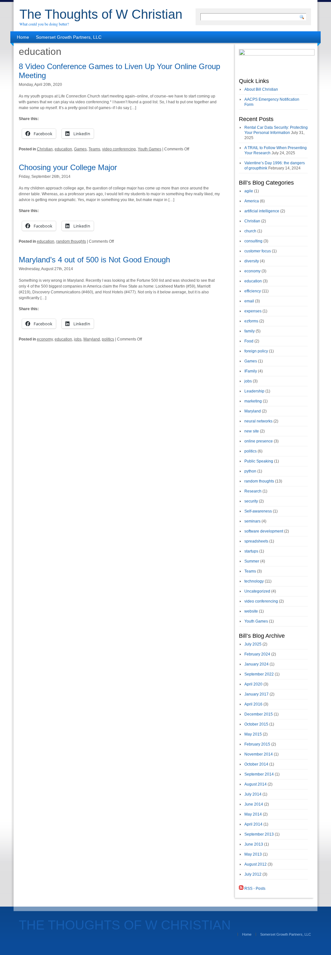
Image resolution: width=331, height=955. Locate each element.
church (250, 231)
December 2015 (258, 714)
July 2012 (253, 874)
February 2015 (257, 744)
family (249, 331)
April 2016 (253, 704)
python (250, 471)
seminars (252, 521)
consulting (253, 241)
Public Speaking (258, 461)
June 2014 (253, 804)
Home (23, 37)
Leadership (254, 391)
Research (253, 491)
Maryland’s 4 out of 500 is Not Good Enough (94, 259)
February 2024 (257, 654)
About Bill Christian (261, 89)
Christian (45, 149)
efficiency (252, 291)
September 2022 (259, 674)
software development (263, 531)
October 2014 (256, 764)
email (249, 301)
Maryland (91, 339)
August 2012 (255, 864)
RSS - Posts (254, 888)
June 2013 (253, 844)
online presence (258, 441)
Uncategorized (257, 591)
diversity (251, 261)
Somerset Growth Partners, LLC (68, 37)
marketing (253, 401)
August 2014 (255, 784)
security (251, 501)
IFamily (250, 371)
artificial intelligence (261, 211)
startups (251, 551)
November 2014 (258, 754)
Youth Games (149, 149)
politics (108, 339)
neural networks (258, 421)
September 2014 (259, 774)
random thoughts (71, 241)
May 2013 (253, 854)
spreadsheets (256, 541)
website (251, 611)
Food (248, 341)
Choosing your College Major (68, 167)
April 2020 (253, 684)
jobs (77, 339)
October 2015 (256, 724)
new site (251, 431)
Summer (251, 561)
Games (80, 149)
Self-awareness (258, 511)
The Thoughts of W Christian (100, 14)
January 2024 (256, 664)
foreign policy (256, 351)
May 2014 (253, 814)
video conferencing (119, 149)
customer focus (257, 251)
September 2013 (259, 834)
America (251, 201)
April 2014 (253, 824)
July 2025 (253, 644)
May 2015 (253, 734)
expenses (253, 311)
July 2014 (253, 794)
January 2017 (256, 694)
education (63, 149)
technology (254, 581)
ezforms (251, 321)
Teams (94, 149)
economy (45, 339)
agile (248, 191)
